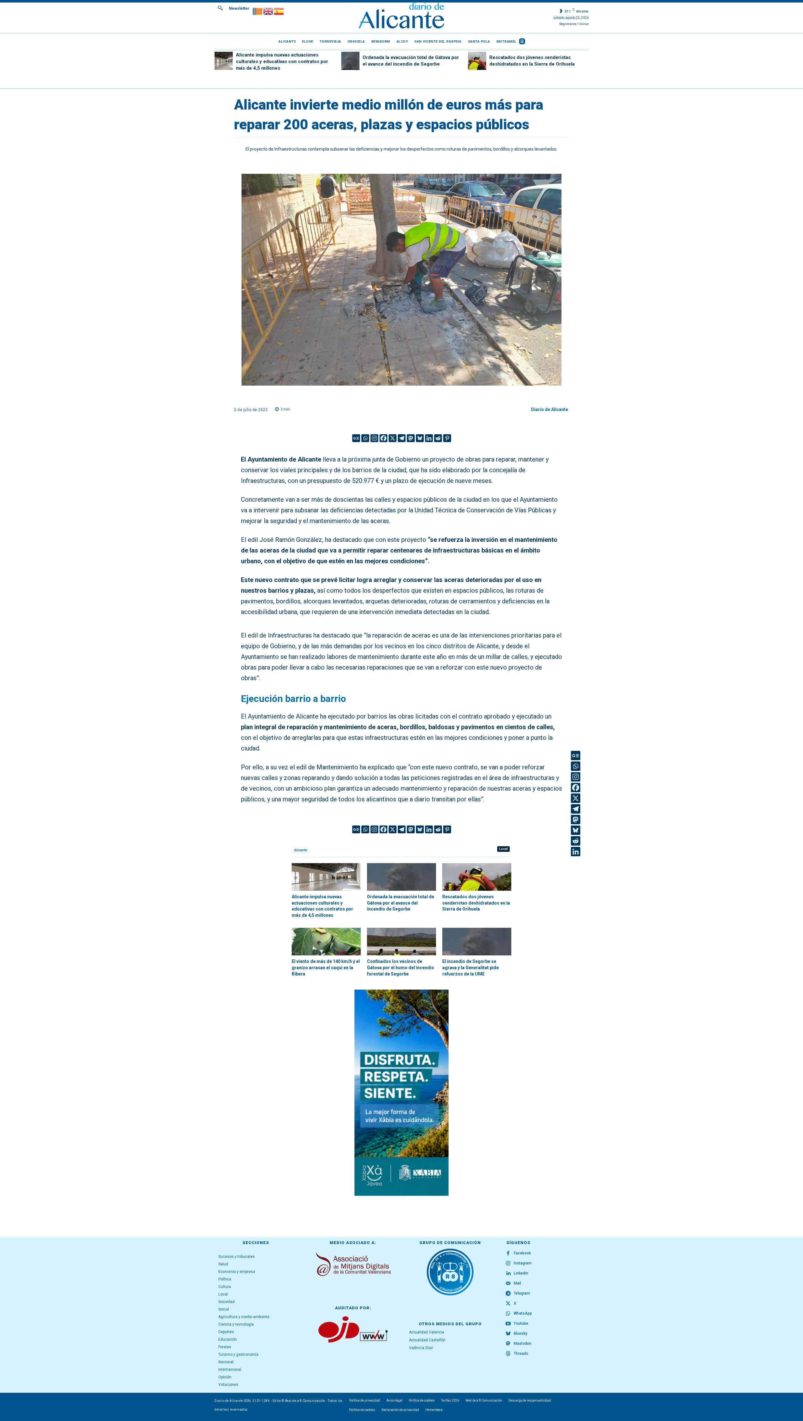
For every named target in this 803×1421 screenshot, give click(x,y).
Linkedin (521, 1273)
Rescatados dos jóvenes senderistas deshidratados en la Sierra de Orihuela (476, 902)
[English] (268, 11)
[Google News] (356, 438)
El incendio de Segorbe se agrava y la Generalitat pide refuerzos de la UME (470, 967)
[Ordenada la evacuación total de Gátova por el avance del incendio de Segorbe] (350, 61)
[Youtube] (508, 1324)
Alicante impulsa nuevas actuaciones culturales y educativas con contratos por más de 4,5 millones (282, 61)
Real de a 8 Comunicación (305, 1400)
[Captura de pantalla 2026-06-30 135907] (401, 1093)
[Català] (258, 11)
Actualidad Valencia (426, 1332)
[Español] (279, 11)
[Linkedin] (429, 438)
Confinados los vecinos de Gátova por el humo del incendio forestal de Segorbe (400, 967)
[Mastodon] (411, 438)
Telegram (522, 1293)
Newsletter (239, 8)
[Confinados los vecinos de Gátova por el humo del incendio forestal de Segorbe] (401, 941)
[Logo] (401, 16)
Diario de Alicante (549, 409)
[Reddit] (438, 438)
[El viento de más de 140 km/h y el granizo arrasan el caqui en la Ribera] (326, 941)
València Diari (421, 1348)
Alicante (300, 850)
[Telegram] (402, 438)
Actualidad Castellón (427, 1340)
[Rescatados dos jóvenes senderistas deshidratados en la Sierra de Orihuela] (477, 61)
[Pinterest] (447, 438)
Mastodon (522, 1343)
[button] (220, 7)
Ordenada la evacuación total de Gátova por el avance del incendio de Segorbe (400, 902)
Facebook (522, 1253)
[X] (392, 438)
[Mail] (508, 1284)
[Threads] (508, 1354)
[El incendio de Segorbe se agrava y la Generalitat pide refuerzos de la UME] (476, 941)
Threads (521, 1353)
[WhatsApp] (508, 1314)
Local (503, 849)
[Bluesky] (420, 438)
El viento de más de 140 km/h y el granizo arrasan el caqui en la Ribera (326, 967)
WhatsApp (523, 1313)
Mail (517, 1283)
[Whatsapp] (365, 438)
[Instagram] (374, 438)
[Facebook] (383, 438)
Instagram (523, 1263)
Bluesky (520, 1333)
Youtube (521, 1323)
